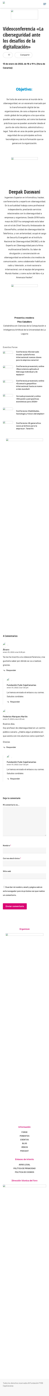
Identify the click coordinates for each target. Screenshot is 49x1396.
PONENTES (24, 1136)
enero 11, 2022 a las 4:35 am (13, 719)
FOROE (24, 1132)
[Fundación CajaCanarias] (24, 18)
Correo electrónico (12, 858)
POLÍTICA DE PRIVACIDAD (24, 1168)
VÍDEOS (24, 1147)
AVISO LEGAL (24, 1165)
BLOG (24, 1143)
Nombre (7, 846)
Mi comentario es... (11, 805)
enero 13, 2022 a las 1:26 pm (17, 688)
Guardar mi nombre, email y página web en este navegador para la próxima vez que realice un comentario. (24, 891)
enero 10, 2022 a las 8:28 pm (14, 652)
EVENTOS (24, 1140)
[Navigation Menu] (44, 4)
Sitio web (7, 871)
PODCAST (24, 1151)
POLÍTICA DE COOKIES (24, 1172)
